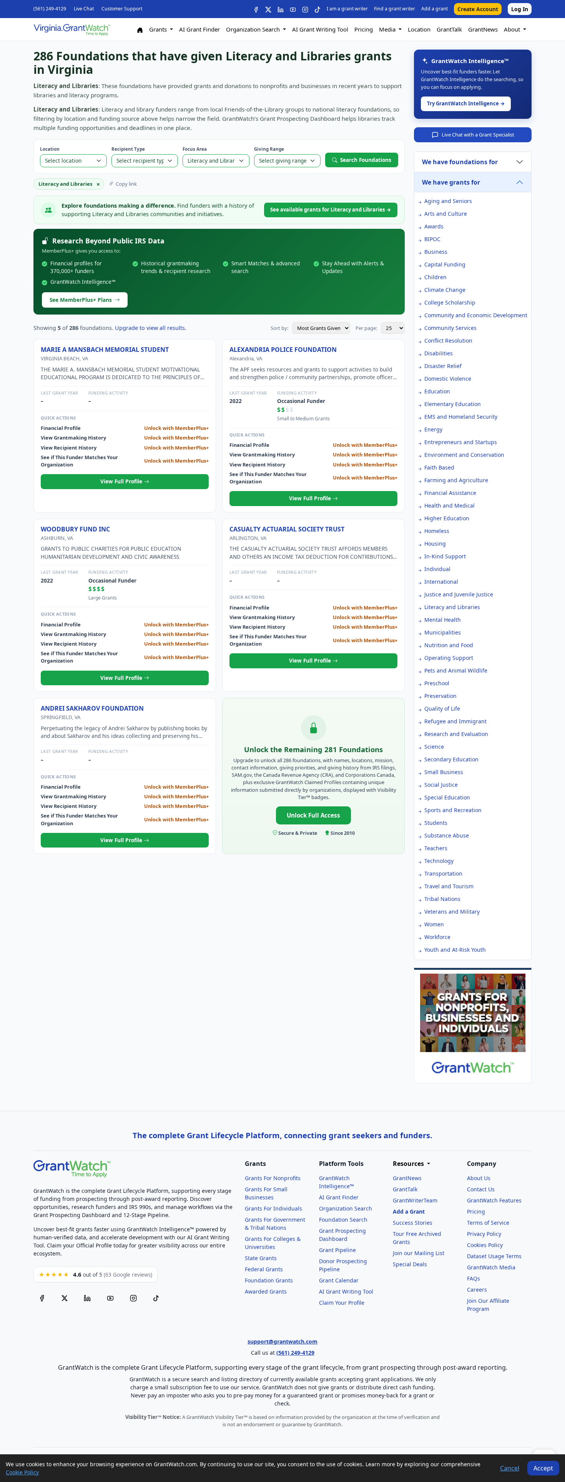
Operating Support (448, 657)
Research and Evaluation (456, 734)
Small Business (443, 772)
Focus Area (195, 149)
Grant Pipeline (337, 1250)
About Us (478, 1178)
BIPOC (432, 239)
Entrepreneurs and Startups (460, 442)
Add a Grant (409, 1211)
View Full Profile (122, 481)
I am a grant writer (347, 8)
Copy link (126, 183)
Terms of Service (488, 1222)
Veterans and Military (452, 911)
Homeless (436, 531)
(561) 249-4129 (49, 8)
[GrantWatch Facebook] (256, 9)
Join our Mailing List (418, 1253)
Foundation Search (343, 1219)
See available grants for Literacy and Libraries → (330, 209)
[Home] (140, 29)
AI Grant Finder (199, 29)
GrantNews (483, 29)
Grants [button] (158, 29)
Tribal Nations (442, 899)
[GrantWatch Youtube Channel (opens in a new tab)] (110, 1297)
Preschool (436, 683)
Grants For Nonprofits (273, 1178)
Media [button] (388, 29)
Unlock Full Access (313, 815)
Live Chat (84, 8)
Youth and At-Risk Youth (455, 949)
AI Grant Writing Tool (320, 29)
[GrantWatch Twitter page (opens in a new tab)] (64, 1297)
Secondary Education (451, 759)
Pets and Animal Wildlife (455, 670)
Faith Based (439, 467)
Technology (439, 860)
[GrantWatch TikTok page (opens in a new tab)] (156, 1297)
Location (419, 29)
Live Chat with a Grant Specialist (478, 134)
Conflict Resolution (448, 340)
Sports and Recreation (453, 810)
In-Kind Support (445, 556)
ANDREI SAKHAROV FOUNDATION (92, 708)
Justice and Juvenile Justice (458, 594)
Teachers (435, 848)
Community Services (450, 327)
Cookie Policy (22, 1472)
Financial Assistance (450, 492)
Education (437, 391)
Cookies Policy (485, 1245)
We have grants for (451, 182)
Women (434, 924)
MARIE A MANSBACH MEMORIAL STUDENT (105, 349)
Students (435, 822)
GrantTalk (449, 29)
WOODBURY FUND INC (75, 529)
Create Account (477, 9)
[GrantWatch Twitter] (268, 9)
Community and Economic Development (475, 315)
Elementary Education (452, 404)
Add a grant (434, 8)
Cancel (509, 1468)
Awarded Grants (266, 1291)
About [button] (513, 29)
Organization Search (345, 1208)
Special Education (447, 797)
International (441, 581)
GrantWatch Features (494, 1200)
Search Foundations (365, 159)
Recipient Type (128, 149)
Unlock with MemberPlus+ (176, 428)
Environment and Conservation (464, 454)
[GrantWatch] (71, 29)
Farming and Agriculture (456, 480)
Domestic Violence (447, 378)
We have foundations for (460, 162)
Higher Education (446, 518)
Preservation (440, 695)
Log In (519, 9)
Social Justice (441, 784)
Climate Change (444, 289)
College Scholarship (449, 302)
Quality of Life (442, 708)
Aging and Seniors (448, 201)
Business (435, 251)
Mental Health (442, 619)
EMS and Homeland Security (460, 416)
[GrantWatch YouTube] (293, 9)
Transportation (443, 873)
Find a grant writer (394, 8)
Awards (434, 226)
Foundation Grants (269, 1280)
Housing (435, 543)
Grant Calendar (339, 1280)
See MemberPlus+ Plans (81, 299)
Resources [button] (409, 1163)
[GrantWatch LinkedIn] (281, 9)
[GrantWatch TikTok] (317, 9)
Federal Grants (264, 1269)
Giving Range (269, 149)
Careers (477, 1289)
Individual (437, 569)
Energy (433, 429)
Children (435, 277)
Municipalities (442, 632)
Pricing (363, 29)
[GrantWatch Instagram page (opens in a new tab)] (133, 1297)
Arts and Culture (445, 213)
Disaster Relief (443, 366)
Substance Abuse (446, 835)
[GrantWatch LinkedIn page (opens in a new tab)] (87, 1297)
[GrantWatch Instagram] (305, 9)
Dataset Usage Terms (494, 1256)
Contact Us (481, 1189)
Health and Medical (449, 505)
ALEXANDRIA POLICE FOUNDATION (283, 349)
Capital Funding (444, 264)
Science (434, 746)
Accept (543, 1468)
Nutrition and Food (448, 645)
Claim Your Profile (341, 1302)
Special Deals (410, 1264)
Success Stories (412, 1222)
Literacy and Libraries (452, 607)
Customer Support (121, 8)
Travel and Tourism (449, 886)
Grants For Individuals (273, 1208)
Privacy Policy (484, 1233)
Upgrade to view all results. (150, 327)
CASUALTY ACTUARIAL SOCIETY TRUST (286, 529)
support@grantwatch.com (282, 1341)
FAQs (473, 1278)
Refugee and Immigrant (455, 721)
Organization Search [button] (253, 29)
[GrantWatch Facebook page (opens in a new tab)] (41, 1297)
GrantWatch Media (491, 1267)
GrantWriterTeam (415, 1200)
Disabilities (438, 353)
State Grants (261, 1258)
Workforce (437, 937)
